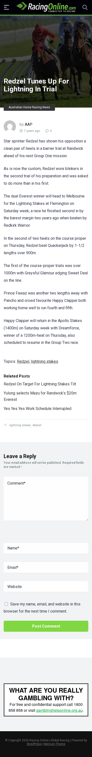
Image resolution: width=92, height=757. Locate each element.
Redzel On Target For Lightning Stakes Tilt (40, 384)
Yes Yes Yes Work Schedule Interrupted (37, 408)
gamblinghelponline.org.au (59, 710)
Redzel (23, 361)
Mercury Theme (54, 744)
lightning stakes (44, 361)
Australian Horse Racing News (29, 107)
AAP (28, 124)
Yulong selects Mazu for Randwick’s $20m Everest (40, 396)
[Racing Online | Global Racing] (46, 7)
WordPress (34, 744)
